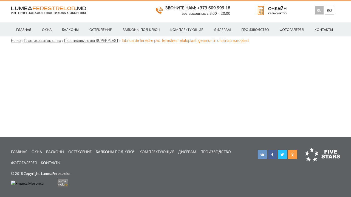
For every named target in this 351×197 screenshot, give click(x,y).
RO (329, 10)
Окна (47, 29)
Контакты (324, 29)
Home (16, 40)
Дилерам (222, 29)
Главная (23, 29)
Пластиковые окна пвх (42, 40)
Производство (255, 29)
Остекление (100, 29)
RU (319, 10)
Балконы (70, 29)
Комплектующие (186, 29)
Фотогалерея (292, 29)
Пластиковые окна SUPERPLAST (91, 40)
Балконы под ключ (141, 29)
